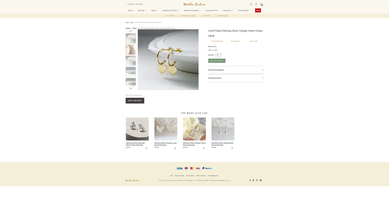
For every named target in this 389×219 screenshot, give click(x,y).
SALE (258, 10)
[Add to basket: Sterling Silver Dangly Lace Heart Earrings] (175, 148)
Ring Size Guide (179, 175)
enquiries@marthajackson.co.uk (221, 180)
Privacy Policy (190, 175)
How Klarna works (213, 175)
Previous (131, 31)
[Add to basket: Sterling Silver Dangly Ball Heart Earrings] (232, 148)
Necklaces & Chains (169, 10)
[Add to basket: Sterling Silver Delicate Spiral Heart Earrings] (146, 148)
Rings (153, 10)
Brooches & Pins (212, 10)
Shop (131, 22)
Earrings (141, 10)
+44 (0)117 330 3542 (135, 4)
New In (130, 10)
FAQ (171, 175)
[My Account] (256, 4)
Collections (227, 10)
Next (131, 88)
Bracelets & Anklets (191, 10)
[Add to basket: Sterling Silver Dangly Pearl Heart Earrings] (203, 148)
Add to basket (216, 61)
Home (127, 22)
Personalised (243, 10)
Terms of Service (201, 175)
